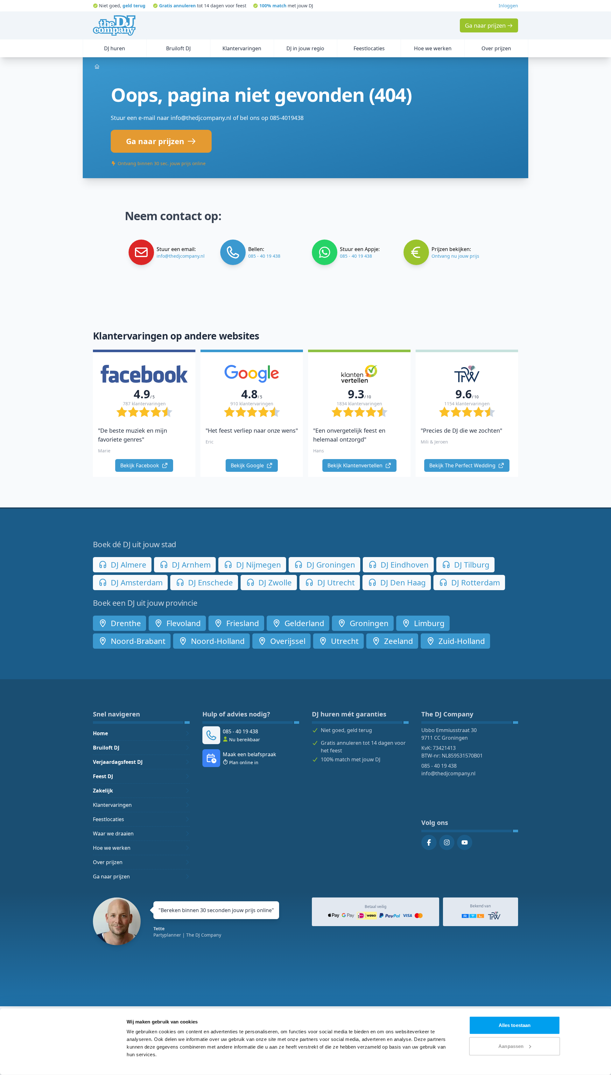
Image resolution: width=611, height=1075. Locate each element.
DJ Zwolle (274, 582)
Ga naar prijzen (111, 876)
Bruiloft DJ (106, 747)
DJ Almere (127, 564)
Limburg (428, 623)
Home (100, 733)
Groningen (368, 623)
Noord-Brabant (137, 641)
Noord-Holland (217, 641)
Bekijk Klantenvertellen (355, 465)
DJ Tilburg (470, 564)
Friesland (241, 623)
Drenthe (125, 623)
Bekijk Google (248, 465)
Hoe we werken (111, 847)
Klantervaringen (112, 804)
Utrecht (344, 641)
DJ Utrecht (335, 582)
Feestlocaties (108, 819)
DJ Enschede (209, 582)
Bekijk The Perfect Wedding (463, 465)
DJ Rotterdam (474, 582)
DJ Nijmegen (257, 564)
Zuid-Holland (461, 641)
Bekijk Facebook (140, 465)
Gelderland (303, 623)
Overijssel (287, 641)
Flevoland (183, 623)
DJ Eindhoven (404, 564)
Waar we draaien (113, 833)
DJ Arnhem (190, 564)
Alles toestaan (514, 1025)
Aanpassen (510, 1046)
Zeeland (397, 641)
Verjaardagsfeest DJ (118, 761)
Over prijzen (108, 862)
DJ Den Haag (402, 582)
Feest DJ (103, 776)
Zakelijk (103, 790)
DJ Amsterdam (136, 582)
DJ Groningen (330, 564)
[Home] (114, 25)
